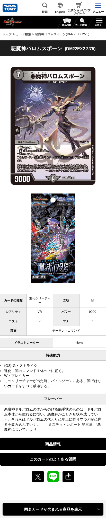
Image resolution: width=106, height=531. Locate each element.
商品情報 (53, 444)
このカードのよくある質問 (53, 459)
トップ (7, 34)
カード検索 (23, 34)
